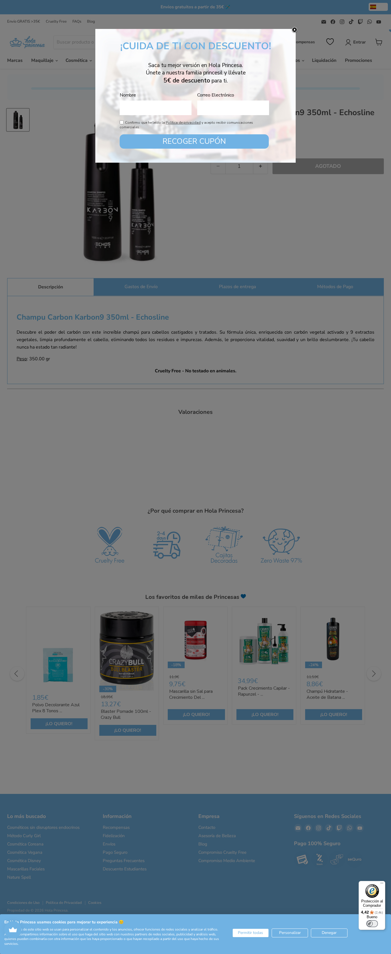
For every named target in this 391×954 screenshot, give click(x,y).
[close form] (294, 30)
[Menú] (381, 884)
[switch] (372, 923)
